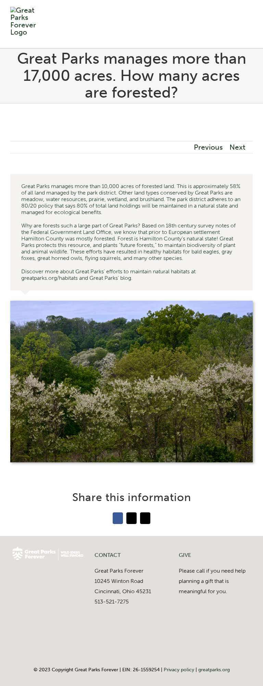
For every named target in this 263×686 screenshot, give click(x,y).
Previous (208, 147)
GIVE (185, 555)
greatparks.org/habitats (49, 278)
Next (237, 147)
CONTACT (108, 555)
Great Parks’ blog (110, 278)
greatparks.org (214, 670)
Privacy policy (179, 670)
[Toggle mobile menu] (250, 16)
